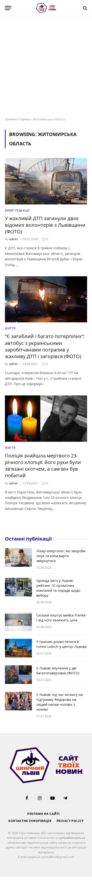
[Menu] (8, 7)
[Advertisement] (46, 67)
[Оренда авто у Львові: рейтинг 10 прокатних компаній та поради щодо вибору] (18, 587)
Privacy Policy (70, 821)
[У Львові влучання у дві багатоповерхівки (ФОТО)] (18, 674)
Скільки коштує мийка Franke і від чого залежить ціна (61, 617)
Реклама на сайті (43, 814)
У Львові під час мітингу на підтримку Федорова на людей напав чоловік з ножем (59, 702)
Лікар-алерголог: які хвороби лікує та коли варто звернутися (60, 556)
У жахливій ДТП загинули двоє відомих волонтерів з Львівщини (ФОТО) (45, 225)
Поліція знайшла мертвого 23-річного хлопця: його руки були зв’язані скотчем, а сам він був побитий (43, 465)
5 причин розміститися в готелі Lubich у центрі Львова (61, 644)
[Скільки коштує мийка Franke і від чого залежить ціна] (18, 621)
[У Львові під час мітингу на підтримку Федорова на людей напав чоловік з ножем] (18, 701)
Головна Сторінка (17, 119)
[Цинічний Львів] (46, 8)
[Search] (84, 7)
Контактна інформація (30, 821)
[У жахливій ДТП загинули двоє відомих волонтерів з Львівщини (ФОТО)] (46, 181)
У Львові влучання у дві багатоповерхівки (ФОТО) (57, 670)
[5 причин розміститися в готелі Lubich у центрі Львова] (18, 648)
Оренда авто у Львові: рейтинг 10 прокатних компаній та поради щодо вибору (58, 588)
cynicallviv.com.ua (72, 837)
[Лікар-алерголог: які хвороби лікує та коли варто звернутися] (18, 557)
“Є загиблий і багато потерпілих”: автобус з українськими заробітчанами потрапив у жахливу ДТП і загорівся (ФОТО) (45, 346)
